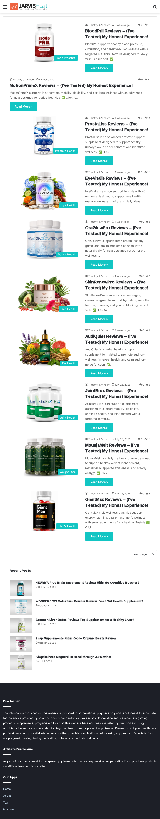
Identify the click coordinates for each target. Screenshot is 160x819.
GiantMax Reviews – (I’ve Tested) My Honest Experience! (116, 502)
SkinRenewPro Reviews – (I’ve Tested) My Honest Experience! (116, 285)
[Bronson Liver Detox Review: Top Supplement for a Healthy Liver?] (21, 625)
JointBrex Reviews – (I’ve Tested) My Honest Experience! (116, 393)
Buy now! (9, 809)
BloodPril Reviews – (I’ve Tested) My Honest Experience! (116, 34)
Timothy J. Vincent (99, 25)
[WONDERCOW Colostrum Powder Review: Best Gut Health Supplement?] (21, 607)
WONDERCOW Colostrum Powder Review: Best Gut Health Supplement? (89, 601)
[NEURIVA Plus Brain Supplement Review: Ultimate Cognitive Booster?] (21, 588)
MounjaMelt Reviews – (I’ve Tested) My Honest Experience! (116, 448)
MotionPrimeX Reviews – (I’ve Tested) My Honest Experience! (71, 85)
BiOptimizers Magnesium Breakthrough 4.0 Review (73, 657)
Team (6, 802)
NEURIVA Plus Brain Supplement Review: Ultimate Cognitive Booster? (87, 582)
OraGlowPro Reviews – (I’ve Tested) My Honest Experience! (116, 230)
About (7, 795)
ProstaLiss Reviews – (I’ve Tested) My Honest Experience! (116, 126)
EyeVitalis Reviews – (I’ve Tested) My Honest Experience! (116, 181)
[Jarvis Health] (30, 6)
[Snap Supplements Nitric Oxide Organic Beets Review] (21, 644)
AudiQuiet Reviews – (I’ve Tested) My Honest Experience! (116, 339)
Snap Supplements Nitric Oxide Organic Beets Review (76, 638)
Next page (140, 554)
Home (7, 788)
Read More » (99, 68)
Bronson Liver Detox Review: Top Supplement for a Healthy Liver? (85, 619)
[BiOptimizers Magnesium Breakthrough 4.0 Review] (21, 662)
